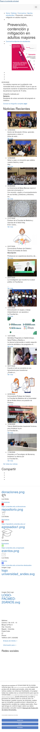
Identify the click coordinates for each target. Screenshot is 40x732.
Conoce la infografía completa (15, 104)
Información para (9, 645)
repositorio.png (12, 509)
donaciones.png (13, 491)
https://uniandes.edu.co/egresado (13, 548)
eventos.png (10, 550)
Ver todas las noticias (10, 464)
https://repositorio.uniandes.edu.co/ (13, 524)
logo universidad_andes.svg (18, 572)
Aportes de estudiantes (22, 41)
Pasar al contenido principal (9, 1)
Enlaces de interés (9, 641)
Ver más (10, 138)
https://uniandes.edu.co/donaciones (14, 506)
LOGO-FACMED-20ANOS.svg (11, 598)
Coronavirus (10, 41)
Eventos (4, 561)
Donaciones (6, 502)
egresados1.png (13, 526)
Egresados (5, 543)
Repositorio (5, 520)
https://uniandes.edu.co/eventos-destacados (16, 565)
